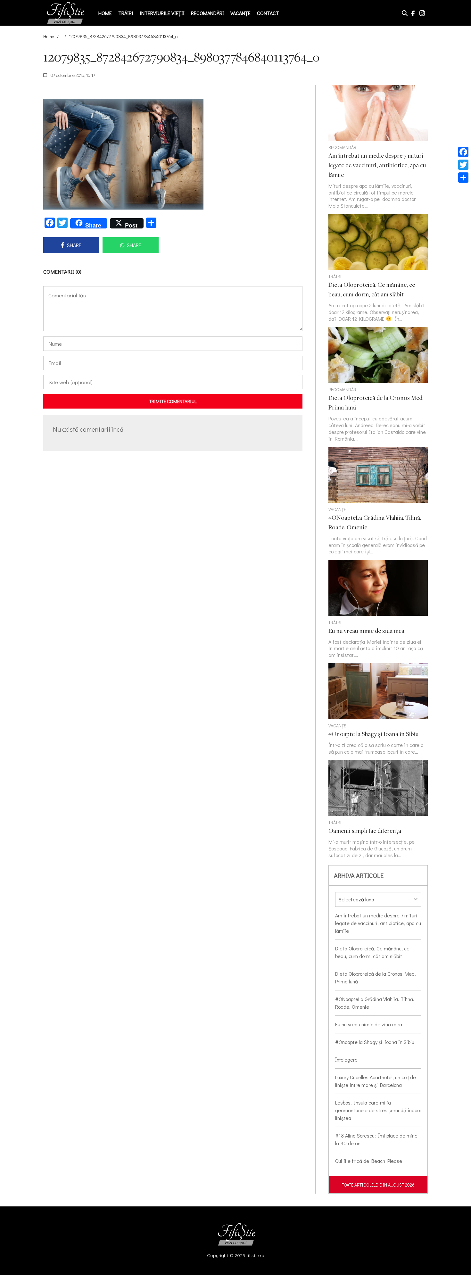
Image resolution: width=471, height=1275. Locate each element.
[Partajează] (463, 177)
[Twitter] (463, 164)
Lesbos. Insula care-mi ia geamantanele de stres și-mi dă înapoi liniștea (378, 1110)
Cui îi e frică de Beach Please (368, 1160)
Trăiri (125, 13)
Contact (268, 13)
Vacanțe (240, 13)
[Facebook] (463, 151)
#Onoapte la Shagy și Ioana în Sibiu (374, 1042)
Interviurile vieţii (162, 13)
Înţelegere (346, 1059)
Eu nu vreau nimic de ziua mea (368, 1024)
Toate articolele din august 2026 (378, 1185)
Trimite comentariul (173, 401)
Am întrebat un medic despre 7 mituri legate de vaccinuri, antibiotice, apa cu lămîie (378, 923)
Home (105, 13)
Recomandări (207, 13)
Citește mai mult (378, 268)
